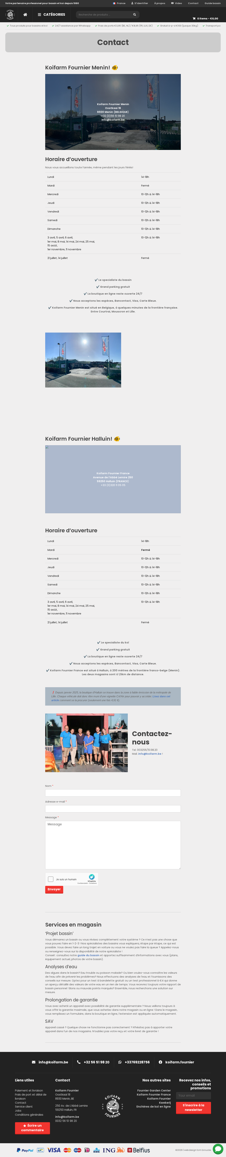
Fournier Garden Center (154, 1090)
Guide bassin (213, 3)
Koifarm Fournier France (154, 1094)
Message (52, 817)
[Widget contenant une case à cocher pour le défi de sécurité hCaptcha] (72, 879)
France (121, 3)
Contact (193, 3)
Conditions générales (29, 1115)
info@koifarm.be (113, 120)
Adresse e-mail (56, 801)
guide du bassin (88, 955)
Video (178, 3)
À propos (159, 3)
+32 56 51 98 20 (96, 1062)
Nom (49, 786)
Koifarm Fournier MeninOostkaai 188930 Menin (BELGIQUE (113, 108)
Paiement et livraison (29, 1090)
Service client (24, 1106)
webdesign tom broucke (197, 1150)
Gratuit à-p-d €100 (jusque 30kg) (179, 25)
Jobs (18, 1110)
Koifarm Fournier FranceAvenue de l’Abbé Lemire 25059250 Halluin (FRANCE (113, 477)
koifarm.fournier (179, 1062)
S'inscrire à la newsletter (193, 1107)
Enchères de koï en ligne (153, 1106)
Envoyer (54, 889)
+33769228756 (137, 1062)
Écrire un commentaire (32, 1127)
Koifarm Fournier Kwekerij (159, 1101)
